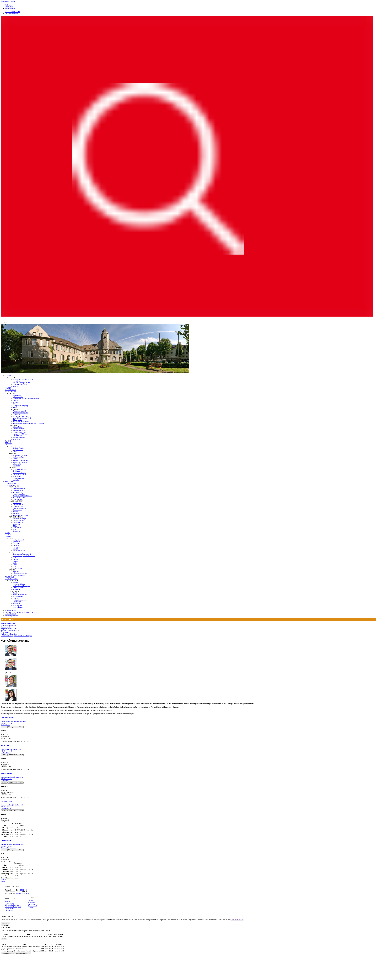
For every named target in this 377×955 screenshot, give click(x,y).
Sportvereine (16, 542)
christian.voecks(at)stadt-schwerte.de (12, 805)
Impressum (31, 902)
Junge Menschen (18, 450)
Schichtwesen (17, 602)
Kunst (14, 557)
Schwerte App (17, 381)
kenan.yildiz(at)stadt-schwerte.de (11, 749)
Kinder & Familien (18, 448)
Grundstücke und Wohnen (21, 515)
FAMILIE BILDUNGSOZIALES (8, 442)
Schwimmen (16, 547)
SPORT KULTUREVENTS (8, 534)
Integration (16, 480)
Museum (15, 561)
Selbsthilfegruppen (18, 478)
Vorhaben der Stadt (18, 428)
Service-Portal (9, 7)
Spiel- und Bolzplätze (19, 508)
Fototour (15, 582)
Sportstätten (16, 543)
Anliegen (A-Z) (17, 414)
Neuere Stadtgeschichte (20, 594)
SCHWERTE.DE (10, 610)
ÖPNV (15, 526)
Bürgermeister (17, 395)
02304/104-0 (23, 890)
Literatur (15, 559)
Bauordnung (16, 513)
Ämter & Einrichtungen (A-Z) (22, 418)
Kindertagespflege (18, 457)
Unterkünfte (16, 589)
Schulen (15, 458)
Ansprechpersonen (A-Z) (20, 416)
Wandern (15, 549)
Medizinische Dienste (19, 469)
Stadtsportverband (18, 540)
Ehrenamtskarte (17, 436)
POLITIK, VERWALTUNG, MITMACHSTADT (20, 612)
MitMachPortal (17, 427)
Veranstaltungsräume (19, 575)
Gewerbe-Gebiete (18, 492)
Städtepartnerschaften (19, 600)
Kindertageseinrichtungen (20, 455)
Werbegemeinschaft (19, 494)
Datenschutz (31, 904)
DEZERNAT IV (6, 808)
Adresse (4, 727)
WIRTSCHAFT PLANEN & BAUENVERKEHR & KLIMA (12, 483)
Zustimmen (6, 927)
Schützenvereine (18, 568)
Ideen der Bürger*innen (20, 432)
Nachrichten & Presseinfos (21, 421)
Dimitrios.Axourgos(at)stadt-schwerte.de (13, 721)
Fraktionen (16, 400)
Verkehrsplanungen (19, 520)
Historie (15, 593)
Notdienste (16, 386)
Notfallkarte (16, 471)
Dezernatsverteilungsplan (20, 413)
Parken (15, 529)
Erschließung (17, 527)
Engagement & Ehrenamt (20, 434)
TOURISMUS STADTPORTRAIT (11, 578)
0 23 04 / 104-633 (6, 779)
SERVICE (8, 375)
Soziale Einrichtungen (19, 473)
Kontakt (30, 900)
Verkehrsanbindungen (19, 519)
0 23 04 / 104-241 (6, 723)
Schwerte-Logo (17, 605)
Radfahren (16, 545)
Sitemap (30, 907)
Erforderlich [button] (5, 925)
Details (21, 727)
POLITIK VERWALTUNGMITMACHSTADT (11, 389)
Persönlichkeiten (18, 596)
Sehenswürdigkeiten (19, 584)
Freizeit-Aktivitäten (19, 587)
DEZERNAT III (6, 780)
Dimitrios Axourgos (7, 717)
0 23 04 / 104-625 (6, 807)
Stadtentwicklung (18, 506)
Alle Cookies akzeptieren (23, 953)
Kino (14, 566)
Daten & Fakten (17, 607)
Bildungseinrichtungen (20, 462)
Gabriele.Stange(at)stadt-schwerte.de (12, 844)
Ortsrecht (15, 404)
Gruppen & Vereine (19, 437)
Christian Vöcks (6, 801)
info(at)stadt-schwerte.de (23, 893)
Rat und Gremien (18, 397)
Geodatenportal (17, 510)
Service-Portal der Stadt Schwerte (23, 379)
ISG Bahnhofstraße (19, 497)
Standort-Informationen (20, 384)
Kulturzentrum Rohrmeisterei (22, 554)
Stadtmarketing (17, 499)
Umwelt (15, 511)
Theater (15, 564)
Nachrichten (8, 5)
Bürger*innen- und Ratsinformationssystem (26, 398)
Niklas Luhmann (6, 773)
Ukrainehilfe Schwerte (12, 905)
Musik (14, 563)
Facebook (4, 880)
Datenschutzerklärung (237, 920)
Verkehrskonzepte (18, 522)
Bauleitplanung (17, 503)
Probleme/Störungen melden (21, 383)
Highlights (16, 572)
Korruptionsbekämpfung (20, 406)
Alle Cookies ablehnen (8, 953)
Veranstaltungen (10, 8)
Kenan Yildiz (5, 745)
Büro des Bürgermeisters (8, 848)
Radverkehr (16, 524)
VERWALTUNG (10, 614)
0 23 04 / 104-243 (6, 751)
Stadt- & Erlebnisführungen (21, 586)
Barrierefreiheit (32, 906)
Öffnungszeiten (17, 420)
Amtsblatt (16, 402)
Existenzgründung (18, 490)
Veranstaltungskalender (20, 573)
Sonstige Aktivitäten (19, 550)
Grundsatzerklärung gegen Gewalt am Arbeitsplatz (28, 423)
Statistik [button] (4, 938)
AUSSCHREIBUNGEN (12, 12)
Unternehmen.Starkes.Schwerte (22, 496)
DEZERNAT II (6, 753)
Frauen (15, 451)
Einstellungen (5, 923)
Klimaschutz (16, 531)
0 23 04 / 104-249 (6, 846)
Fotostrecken (9, 910)
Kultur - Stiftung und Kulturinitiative (24, 556)
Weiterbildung (17, 439)
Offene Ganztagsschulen (20, 460)
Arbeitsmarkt (17, 464)
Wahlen (15, 407)
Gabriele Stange (6, 840)
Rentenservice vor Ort (19, 474)
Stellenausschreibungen (12, 13)
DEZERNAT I (5, 725)
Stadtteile (15, 598)
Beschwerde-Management (13, 907)
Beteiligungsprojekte (19, 430)
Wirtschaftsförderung (19, 489)
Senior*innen (17, 476)
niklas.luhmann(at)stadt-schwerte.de (12, 777)
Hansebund (16, 603)
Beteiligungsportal (18, 504)
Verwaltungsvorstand (19, 411)
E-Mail (3, 881)
